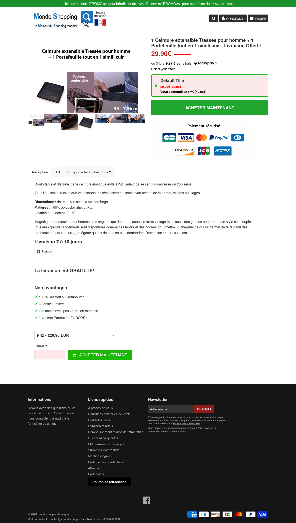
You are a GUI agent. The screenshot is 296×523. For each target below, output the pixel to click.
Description (39, 172)
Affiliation (94, 468)
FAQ (57, 172)
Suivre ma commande (103, 450)
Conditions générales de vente (109, 414)
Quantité (40, 345)
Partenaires (96, 474)
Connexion (235, 18)
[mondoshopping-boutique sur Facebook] (147, 502)
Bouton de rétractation (109, 481)
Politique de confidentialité (106, 462)
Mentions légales (100, 456)
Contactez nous (99, 420)
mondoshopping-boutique (53, 514)
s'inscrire (204, 409)
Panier (260, 18)
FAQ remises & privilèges (106, 444)
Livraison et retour (100, 425)
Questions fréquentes (103, 438)
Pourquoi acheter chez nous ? (88, 172)
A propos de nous (100, 407)
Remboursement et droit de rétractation (115, 432)
